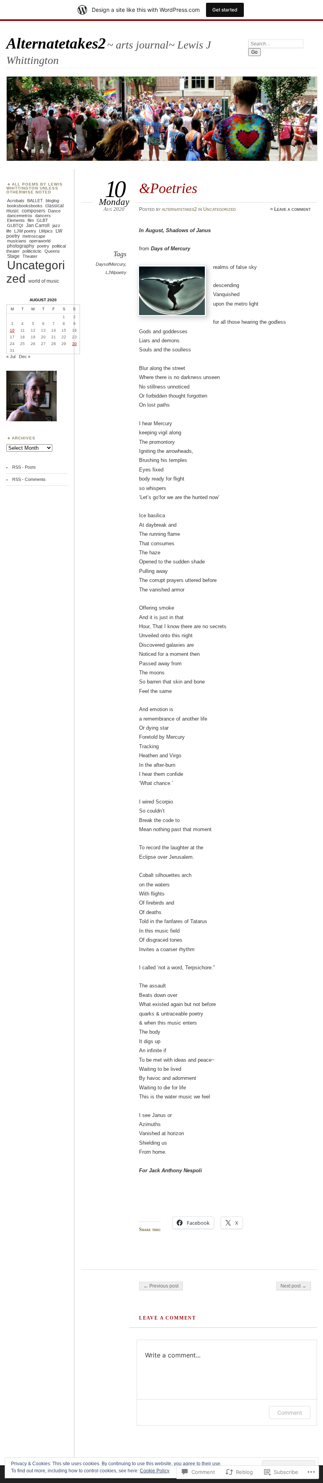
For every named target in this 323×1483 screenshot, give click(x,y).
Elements (16, 220)
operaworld (39, 240)
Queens (52, 251)
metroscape (33, 236)
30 (74, 344)
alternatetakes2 (179, 209)
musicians (16, 240)
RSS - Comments (29, 479)
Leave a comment (292, 209)
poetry (43, 246)
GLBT (42, 220)
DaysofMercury (110, 264)
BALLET (35, 200)
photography (20, 246)
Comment (289, 1412)
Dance (54, 210)
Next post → (293, 1286)
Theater (29, 256)
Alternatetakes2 (56, 43)
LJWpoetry (116, 272)
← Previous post (160, 1286)
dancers (43, 215)
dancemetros (19, 215)
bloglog (52, 200)
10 (12, 330)
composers (33, 210)
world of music (43, 280)
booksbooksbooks (25, 205)
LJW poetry (25, 231)
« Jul (10, 356)
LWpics (46, 231)
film (31, 220)
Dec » (24, 356)
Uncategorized (219, 209)
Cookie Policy (154, 1471)
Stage (13, 256)
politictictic (32, 251)
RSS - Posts (24, 467)
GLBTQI (15, 225)
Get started (225, 10)
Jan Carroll (38, 225)
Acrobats (15, 200)
